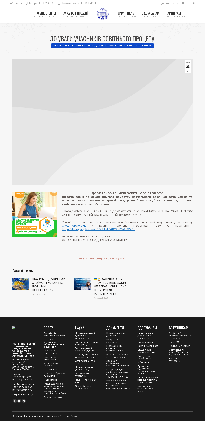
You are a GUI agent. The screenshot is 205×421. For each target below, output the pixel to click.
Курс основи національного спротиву (145, 388)
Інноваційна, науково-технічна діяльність (87, 355)
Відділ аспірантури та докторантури (86, 343)
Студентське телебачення (144, 357)
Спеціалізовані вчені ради (86, 362)
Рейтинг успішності (148, 346)
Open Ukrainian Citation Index (83, 387)
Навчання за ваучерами (175, 359)
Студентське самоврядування (146, 351)
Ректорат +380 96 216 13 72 (41, 3)
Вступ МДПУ (176, 342)
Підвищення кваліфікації (50, 358)
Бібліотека (143, 362)
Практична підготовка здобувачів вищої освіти (146, 370)
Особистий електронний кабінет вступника (180, 335)
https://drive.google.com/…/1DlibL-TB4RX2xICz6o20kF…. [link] (98, 229)
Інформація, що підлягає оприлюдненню (114, 348)
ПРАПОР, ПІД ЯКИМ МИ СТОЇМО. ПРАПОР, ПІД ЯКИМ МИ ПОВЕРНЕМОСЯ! (48, 285)
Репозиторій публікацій (82, 374)
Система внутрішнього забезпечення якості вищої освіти (55, 343)
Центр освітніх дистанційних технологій (145, 335)
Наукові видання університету (84, 368)
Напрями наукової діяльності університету (85, 335)
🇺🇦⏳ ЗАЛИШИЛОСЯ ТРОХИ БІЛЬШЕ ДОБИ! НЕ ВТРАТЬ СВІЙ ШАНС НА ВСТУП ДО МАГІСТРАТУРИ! (110, 286)
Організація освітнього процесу (54, 334)
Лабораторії (50, 379)
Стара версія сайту (22, 394)
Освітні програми (53, 397)
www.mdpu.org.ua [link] (74, 225)
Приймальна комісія (179, 346)
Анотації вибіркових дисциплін (54, 374)
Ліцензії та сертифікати (50, 351)
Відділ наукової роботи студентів (84, 349)
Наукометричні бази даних (86, 381)
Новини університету (99, 258)
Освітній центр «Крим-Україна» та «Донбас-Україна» (178, 352)
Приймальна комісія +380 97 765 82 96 (79, 3)
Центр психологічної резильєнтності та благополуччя (148, 380)
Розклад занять (145, 342)
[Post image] (20, 284)
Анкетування (51, 369)
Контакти (18, 3)
